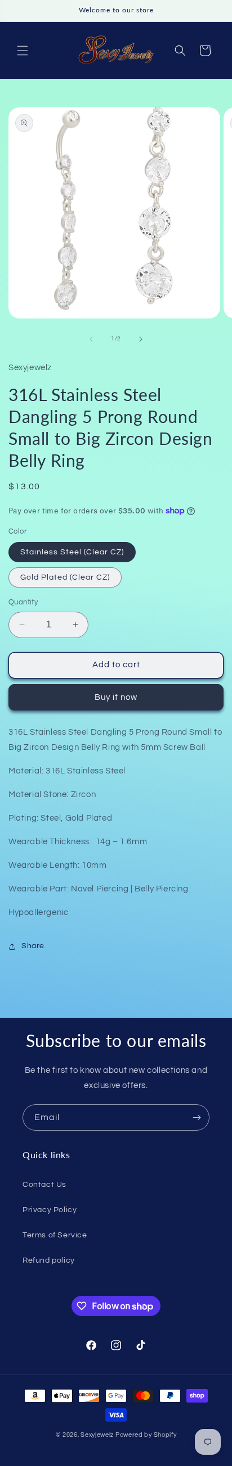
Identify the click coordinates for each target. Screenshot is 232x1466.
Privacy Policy (50, 1210)
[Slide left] (91, 339)
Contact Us (44, 1185)
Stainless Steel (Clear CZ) (72, 552)
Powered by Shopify (146, 1435)
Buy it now (116, 697)
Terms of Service (55, 1235)
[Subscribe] (196, 1117)
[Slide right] (140, 339)
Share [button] (32, 946)
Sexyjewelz (97, 1435)
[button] (22, 50)
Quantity (23, 602)
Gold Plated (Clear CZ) (65, 577)
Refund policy (49, 1260)
